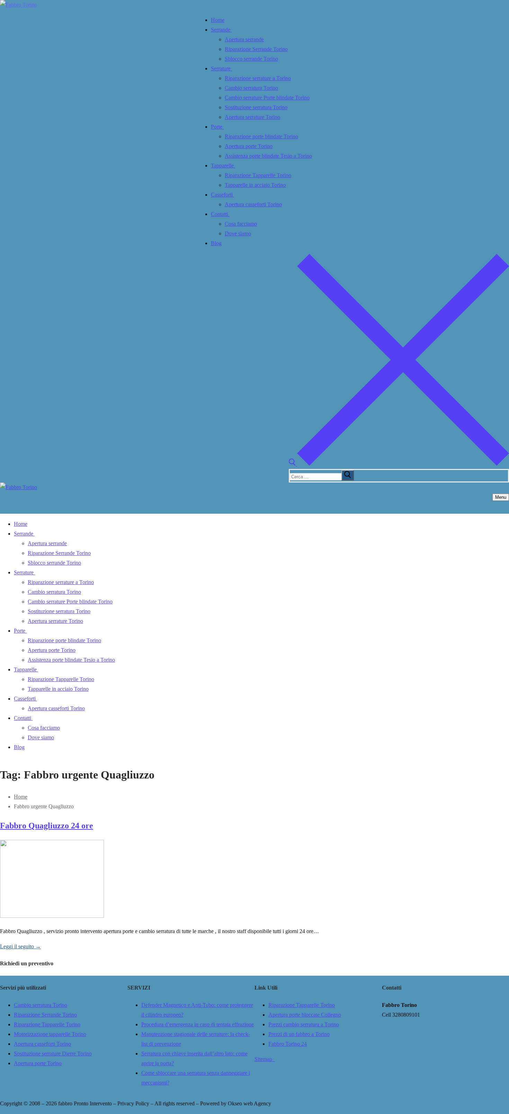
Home (20, 797)
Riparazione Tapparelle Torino (47, 1024)
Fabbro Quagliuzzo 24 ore (46, 825)
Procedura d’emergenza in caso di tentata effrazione (197, 1024)
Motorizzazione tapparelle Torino (50, 1034)
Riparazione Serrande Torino (45, 1015)
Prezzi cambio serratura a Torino (303, 1024)
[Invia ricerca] (347, 475)
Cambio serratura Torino (40, 1005)
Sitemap (264, 1059)
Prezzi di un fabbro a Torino (299, 1034)
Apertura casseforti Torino (42, 1044)
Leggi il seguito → (20, 946)
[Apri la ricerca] (399, 464)
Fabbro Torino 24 (287, 1044)
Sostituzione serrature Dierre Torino (53, 1053)
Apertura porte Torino (38, 1063)
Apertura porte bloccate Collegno (304, 1015)
